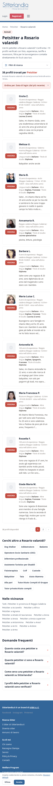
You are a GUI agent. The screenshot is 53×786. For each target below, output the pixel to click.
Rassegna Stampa (10, 748)
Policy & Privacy (9, 756)
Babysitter (9, 576)
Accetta (19, 782)
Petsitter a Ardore (28, 626)
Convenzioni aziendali (12, 772)
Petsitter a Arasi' (33, 622)
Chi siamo (7, 744)
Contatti (6, 760)
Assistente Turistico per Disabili (19, 564)
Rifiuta (7, 782)
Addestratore (27, 546)
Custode (36, 570)
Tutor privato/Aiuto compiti (18, 588)
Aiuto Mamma (36, 576)
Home (5, 27)
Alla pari (8, 582)
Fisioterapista (11, 570)
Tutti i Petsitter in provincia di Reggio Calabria (24, 604)
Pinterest (28, 712)
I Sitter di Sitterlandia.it (13, 724)
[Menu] (28, 16)
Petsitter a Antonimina (12, 622)
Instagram (18, 712)
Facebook (6, 712)
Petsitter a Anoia (10, 618)
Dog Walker (10, 546)
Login (4, 16)
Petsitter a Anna (41, 615)
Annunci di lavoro (10, 732)
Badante (44, 546)
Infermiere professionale (16, 558)
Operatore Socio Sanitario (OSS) (19, 552)
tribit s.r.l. (34, 707)
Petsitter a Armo (10, 629)
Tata (22, 576)
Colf (25, 570)
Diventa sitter (8, 728)
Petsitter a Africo (32, 607)
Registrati (16, 16)
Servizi (5, 752)
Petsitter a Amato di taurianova (17, 615)
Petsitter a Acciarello (12, 607)
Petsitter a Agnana (11, 611)
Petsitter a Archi (9, 626)
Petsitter (14, 27)
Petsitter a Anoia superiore (32, 618)
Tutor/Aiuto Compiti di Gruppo (33, 582)
